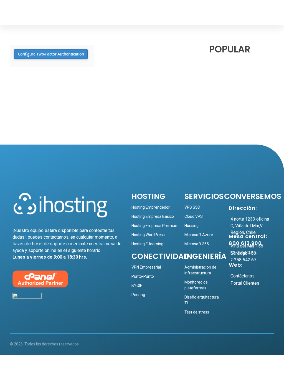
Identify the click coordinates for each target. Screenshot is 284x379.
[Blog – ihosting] (29, 14)
